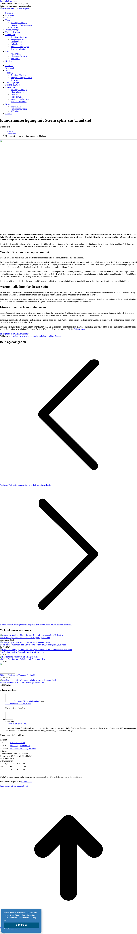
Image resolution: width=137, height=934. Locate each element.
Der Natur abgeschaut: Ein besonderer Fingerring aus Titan (25, 637)
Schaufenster (79, 329)
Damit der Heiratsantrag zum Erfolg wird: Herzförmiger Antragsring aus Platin (33, 645)
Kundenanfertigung (33, 336)
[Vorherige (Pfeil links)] (1, 933)
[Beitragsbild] (31, 635)
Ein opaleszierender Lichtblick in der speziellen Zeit (22, 682)
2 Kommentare (23, 334)
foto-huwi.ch (26, 781)
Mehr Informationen (11, 929)
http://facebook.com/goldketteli (23, 748)
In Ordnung (21, 925)
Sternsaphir (59, 336)
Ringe (52, 336)
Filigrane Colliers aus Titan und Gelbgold (17, 675)
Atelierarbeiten (18, 336)
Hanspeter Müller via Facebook (27, 701)
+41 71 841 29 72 (17, 742)
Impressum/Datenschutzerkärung (14, 786)
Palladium (45, 336)
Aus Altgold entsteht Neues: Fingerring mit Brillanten (22, 652)
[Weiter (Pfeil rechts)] (4, 933)
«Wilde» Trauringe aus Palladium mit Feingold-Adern (22, 659)
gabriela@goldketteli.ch (20, 745)
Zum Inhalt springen (8, 1)
